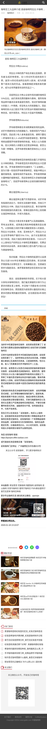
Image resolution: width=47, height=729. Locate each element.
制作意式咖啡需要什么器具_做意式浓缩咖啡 (23, 657)
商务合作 (18, 717)
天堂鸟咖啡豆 (13, 488)
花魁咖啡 (22, 485)
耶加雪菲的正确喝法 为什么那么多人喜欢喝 (23, 662)
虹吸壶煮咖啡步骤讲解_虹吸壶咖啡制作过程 (23, 636)
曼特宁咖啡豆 (25, 488)
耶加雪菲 (13, 485)
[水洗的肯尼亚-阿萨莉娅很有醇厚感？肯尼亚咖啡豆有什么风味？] (10, 613)
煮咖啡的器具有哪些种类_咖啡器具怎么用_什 (24, 649)
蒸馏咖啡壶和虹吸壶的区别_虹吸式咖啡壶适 (23, 631)
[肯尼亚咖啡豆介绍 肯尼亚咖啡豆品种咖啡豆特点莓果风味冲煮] (10, 574)
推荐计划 (28, 717)
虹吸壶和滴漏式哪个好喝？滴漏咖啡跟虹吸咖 (24, 644)
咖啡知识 (10, 13)
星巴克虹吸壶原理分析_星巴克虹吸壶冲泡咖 (23, 640)
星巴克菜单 (6, 491)
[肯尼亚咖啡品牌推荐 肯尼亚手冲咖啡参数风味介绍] (10, 561)
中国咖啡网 (36, 720)
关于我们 (7, 717)
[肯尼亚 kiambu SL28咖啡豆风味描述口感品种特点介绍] (10, 587)
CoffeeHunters (39, 717)
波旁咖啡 (38, 485)
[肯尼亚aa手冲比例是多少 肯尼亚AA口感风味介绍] (10, 600)
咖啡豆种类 (16, 491)
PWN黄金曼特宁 (38, 488)
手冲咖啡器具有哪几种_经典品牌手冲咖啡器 (23, 653)
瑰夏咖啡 (30, 485)
